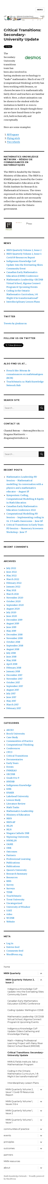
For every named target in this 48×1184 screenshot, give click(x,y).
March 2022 (12, 579)
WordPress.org (14, 954)
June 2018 (11, 656)
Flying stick (13, 138)
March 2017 (12, 704)
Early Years (12, 763)
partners (8, 1155)
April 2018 (11, 664)
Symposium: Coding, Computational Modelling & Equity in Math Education (25, 499)
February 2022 (13, 583)
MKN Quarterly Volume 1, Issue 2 (19, 1112)
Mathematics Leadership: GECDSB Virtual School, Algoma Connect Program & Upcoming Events (24, 283)
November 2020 (14, 597)
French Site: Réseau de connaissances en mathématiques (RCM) (24, 374)
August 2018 (12, 649)
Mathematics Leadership (19, 811)
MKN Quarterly (12, 973)
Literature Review (15, 803)
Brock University (15, 733)
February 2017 (13, 708)
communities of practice (16, 1129)
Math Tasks (12, 807)
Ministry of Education (18, 814)
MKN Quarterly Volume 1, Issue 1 (19, 1121)
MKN (9, 818)
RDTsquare (13, 134)
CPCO (9, 752)
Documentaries (14, 759)
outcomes (9, 1148)
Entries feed (12, 947)
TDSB (9, 892)
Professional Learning (18, 859)
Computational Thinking (19, 744)
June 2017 (11, 697)
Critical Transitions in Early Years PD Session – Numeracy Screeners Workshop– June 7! (24, 528)
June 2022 (11, 572)
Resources (12, 877)
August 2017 (12, 689)
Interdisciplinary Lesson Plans (23, 301)
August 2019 (12, 623)
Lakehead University (17, 796)
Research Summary (16, 873)
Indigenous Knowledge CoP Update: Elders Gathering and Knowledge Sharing (23, 1031)
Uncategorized (14, 903)
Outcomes (11, 851)
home (7, 967)
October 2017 (13, 682)
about (7, 1167)
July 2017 (10, 693)
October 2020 (13, 601)
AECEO (10, 730)
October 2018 (13, 642)
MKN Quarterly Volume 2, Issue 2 (23, 250)
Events (10, 767)
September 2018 (14, 645)
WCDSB (10, 918)
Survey (10, 884)
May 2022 (11, 575)
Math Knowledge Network (15, 1176)
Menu (40, 10)
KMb (8, 789)
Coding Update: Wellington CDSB (25, 1010)
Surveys (10, 888)
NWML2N (11, 840)
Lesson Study (13, 800)
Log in (9, 943)
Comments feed (14, 950)
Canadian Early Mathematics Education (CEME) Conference (23, 1002)
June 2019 (11, 627)
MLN (8, 829)
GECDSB (10, 774)
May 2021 (11, 590)
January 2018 (13, 671)
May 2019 (11, 631)
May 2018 (11, 660)
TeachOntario (13, 896)
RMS (8, 881)
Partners (11, 855)
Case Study (12, 737)
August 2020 (13, 608)
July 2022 (11, 568)
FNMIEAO (11, 770)
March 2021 (12, 594)
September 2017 (14, 686)
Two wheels (13, 142)
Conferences (13, 748)
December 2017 (14, 675)
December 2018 (14, 634)
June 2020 (11, 616)
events (7, 1135)
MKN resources (12, 1161)
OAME (9, 844)
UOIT (9, 910)
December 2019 (14, 619)
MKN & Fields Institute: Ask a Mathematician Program (22, 1063)
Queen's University (16, 870)
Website (10, 921)
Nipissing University (17, 837)
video (9, 914)
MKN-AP (10, 822)
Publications (13, 862)
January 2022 (13, 586)
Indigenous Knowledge (18, 785)
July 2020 (11, 612)
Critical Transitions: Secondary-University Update (25, 1054)
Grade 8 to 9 (12, 778)
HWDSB (10, 781)
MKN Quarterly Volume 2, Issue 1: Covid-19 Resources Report (20, 1092)
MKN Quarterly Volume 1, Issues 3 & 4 (19, 1102)
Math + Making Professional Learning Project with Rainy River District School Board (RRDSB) (25, 1043)
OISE (8, 848)
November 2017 (14, 678)
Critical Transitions (17, 755)
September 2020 (15, 605)
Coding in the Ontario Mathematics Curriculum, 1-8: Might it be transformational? (22, 294)
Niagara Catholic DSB (17, 833)
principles (9, 1142)
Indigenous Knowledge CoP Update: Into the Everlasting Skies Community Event (24, 265)
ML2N (9, 825)
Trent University (15, 899)
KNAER (10, 792)
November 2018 (14, 638)
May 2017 (11, 701)
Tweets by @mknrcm (15, 323)
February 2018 (13, 667)
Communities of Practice (19, 741)
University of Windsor (18, 907)
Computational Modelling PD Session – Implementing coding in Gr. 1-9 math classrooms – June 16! (25, 517)
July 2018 (11, 653)
